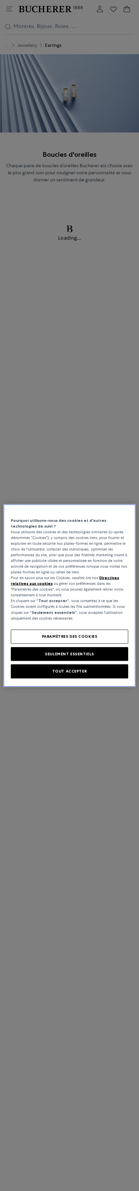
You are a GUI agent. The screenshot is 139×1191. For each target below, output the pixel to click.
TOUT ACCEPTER (69, 671)
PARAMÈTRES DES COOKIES (70, 636)
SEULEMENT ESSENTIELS (69, 653)
